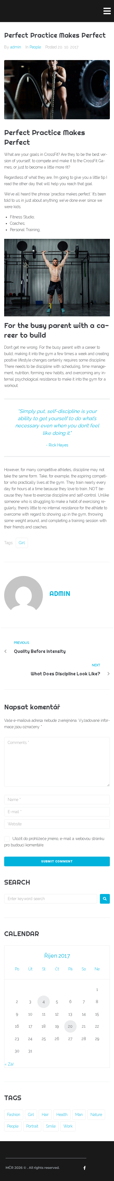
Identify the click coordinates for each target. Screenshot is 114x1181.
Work (67, 1126)
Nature (96, 1114)
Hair (45, 1114)
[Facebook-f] (84, 1168)
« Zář (9, 1064)
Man (79, 1114)
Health (62, 1114)
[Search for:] (50, 898)
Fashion (13, 1114)
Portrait (32, 1126)
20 (70, 1026)
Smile (51, 1126)
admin (15, 47)
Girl (22, 543)
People (35, 47)
